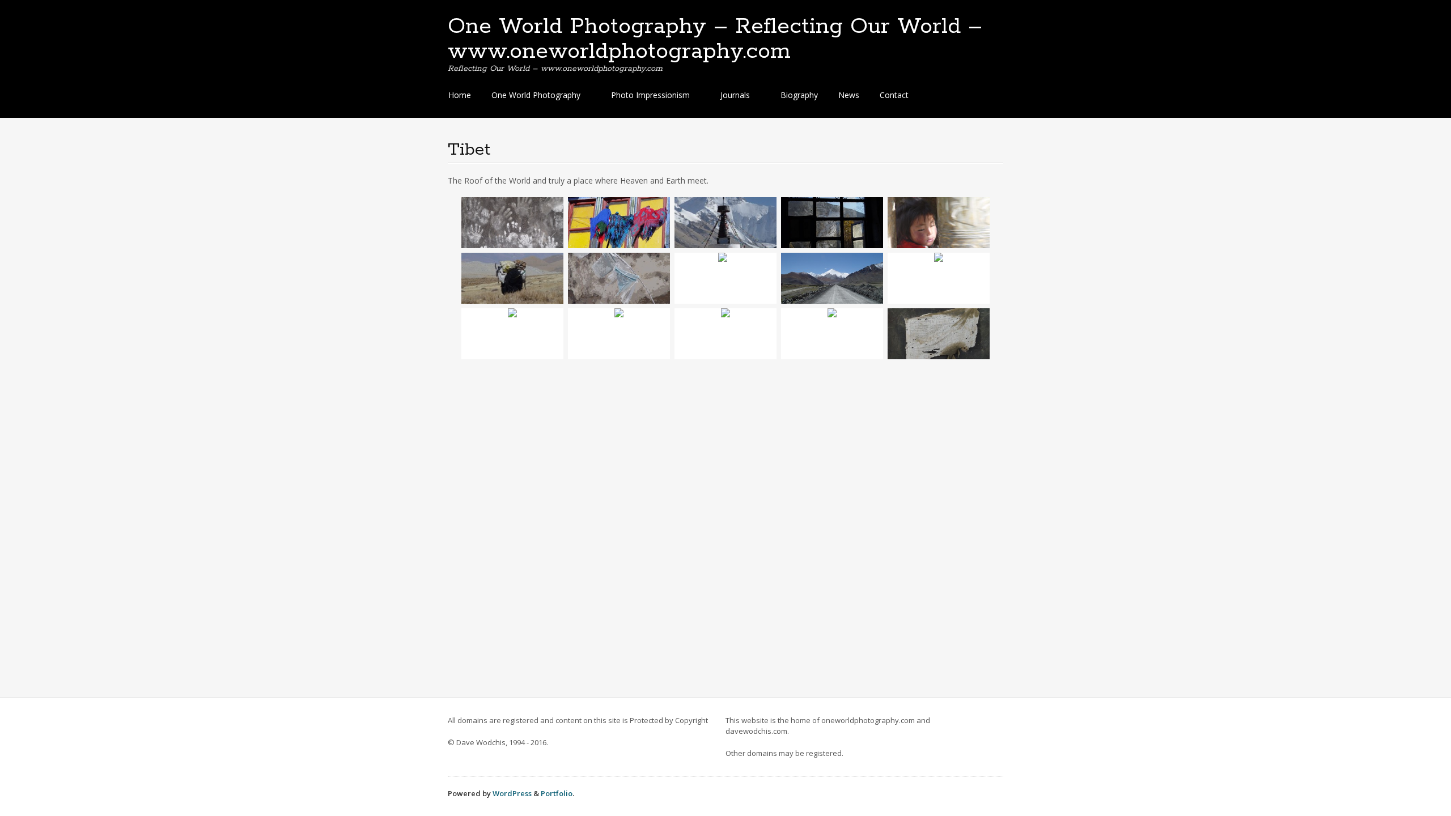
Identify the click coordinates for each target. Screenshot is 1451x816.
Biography (799, 95)
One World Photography (535, 95)
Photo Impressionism (650, 95)
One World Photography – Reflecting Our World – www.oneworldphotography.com (715, 39)
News (848, 95)
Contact (894, 95)
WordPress (512, 793)
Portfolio (556, 793)
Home (459, 95)
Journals (735, 95)
